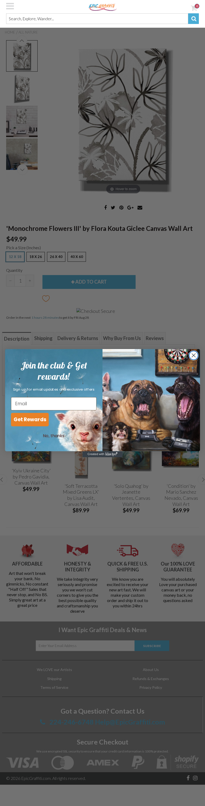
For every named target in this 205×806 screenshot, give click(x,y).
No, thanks (54, 436)
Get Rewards (30, 419)
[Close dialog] (193, 355)
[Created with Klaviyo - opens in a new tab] (102, 454)
